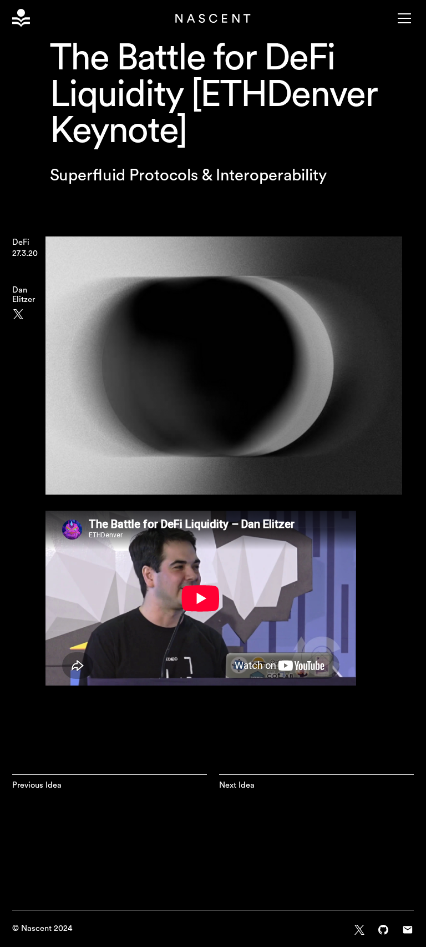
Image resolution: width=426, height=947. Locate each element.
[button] (402, 18)
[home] (22, 18)
